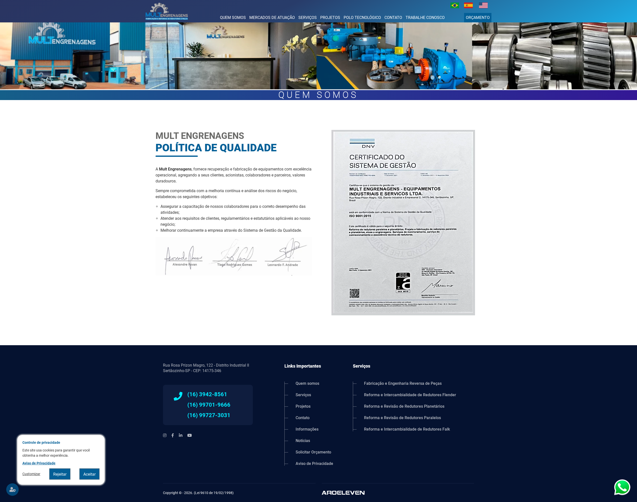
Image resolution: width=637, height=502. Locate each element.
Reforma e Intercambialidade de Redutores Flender (410, 394)
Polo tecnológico (362, 17)
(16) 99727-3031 (208, 415)
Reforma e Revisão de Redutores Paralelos (402, 417)
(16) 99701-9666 (208, 405)
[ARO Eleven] (398, 493)
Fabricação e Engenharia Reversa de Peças (403, 384)
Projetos (330, 17)
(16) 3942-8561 (207, 394)
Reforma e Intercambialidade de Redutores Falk (407, 429)
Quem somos (233, 17)
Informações (307, 429)
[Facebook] (172, 436)
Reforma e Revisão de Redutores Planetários (404, 406)
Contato (393, 17)
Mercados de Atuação (272, 17)
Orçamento (478, 17)
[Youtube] (189, 436)
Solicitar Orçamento (313, 452)
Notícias (303, 440)
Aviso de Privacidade (314, 463)
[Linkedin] (180, 436)
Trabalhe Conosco (425, 17)
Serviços (307, 17)
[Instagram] (164, 436)
